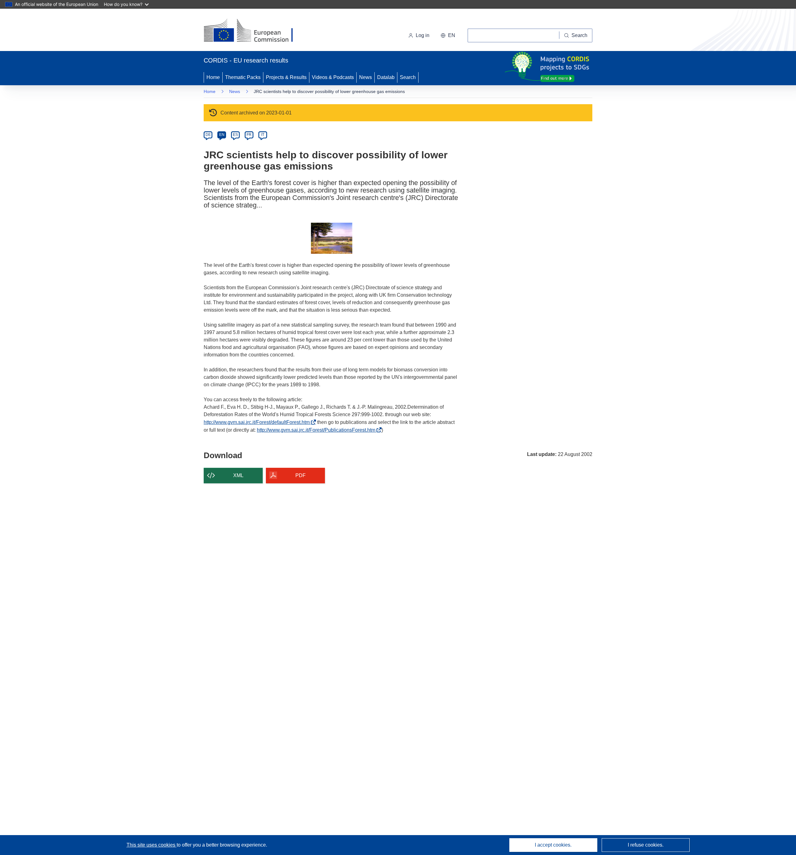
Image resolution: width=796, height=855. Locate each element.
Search (408, 77)
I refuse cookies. (646, 845)
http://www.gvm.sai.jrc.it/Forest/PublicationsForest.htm (318, 430)
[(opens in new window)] (254, 31)
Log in (422, 35)
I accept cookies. (553, 845)
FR (249, 134)
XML (238, 475)
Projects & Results (286, 77)
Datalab (386, 77)
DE (208, 134)
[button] (448, 35)
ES (235, 134)
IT (262, 134)
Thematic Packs (243, 77)
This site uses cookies (152, 845)
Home (213, 77)
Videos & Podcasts (333, 77)
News (365, 77)
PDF (300, 475)
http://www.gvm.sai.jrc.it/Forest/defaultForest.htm (258, 422)
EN (221, 134)
